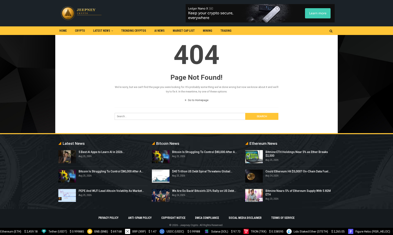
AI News (159, 30)
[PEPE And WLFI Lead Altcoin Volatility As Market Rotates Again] (67, 195)
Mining (207, 30)
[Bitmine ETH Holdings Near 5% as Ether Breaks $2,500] (254, 156)
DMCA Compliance (207, 217)
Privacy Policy (108, 217)
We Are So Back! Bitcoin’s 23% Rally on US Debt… (204, 190)
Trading (226, 30)
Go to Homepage (197, 100)
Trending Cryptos (133, 30)
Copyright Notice (173, 217)
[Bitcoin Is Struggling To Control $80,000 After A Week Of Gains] (67, 176)
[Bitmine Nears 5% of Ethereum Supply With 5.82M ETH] (254, 195)
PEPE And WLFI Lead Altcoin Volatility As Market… (111, 190)
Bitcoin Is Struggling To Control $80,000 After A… (111, 171)
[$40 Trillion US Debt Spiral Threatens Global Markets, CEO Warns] (160, 176)
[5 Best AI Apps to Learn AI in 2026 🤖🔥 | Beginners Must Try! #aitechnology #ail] (67, 156)
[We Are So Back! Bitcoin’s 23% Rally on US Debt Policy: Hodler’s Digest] (160, 195)
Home (63, 30)
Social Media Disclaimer (245, 217)
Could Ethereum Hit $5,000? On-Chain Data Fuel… (297, 171)
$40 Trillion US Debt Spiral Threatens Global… (202, 171)
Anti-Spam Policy (140, 217)
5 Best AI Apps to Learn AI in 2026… (101, 152)
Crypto (80, 30)
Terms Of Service (283, 217)
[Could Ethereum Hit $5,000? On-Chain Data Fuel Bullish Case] (254, 176)
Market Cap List (184, 30)
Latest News (101, 30)
